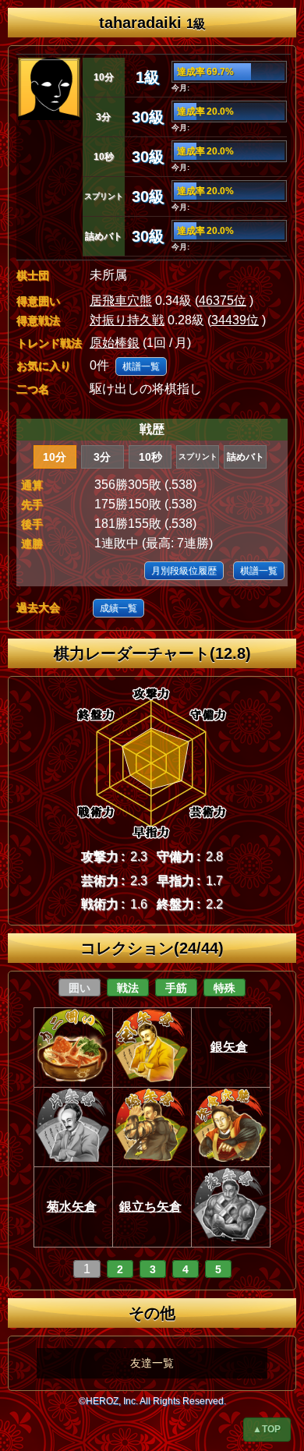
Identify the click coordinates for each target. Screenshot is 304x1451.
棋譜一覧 (141, 366)
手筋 (176, 988)
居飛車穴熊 (121, 300)
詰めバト (245, 456)
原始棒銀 (115, 342)
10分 (54, 457)
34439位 (235, 320)
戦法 (128, 988)
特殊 (224, 988)
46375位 (222, 300)
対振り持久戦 (127, 320)
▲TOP (267, 1429)
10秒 (150, 457)
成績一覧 (118, 608)
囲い (79, 988)
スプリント (198, 456)
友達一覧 (152, 1363)
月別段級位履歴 (184, 570)
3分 (102, 457)
